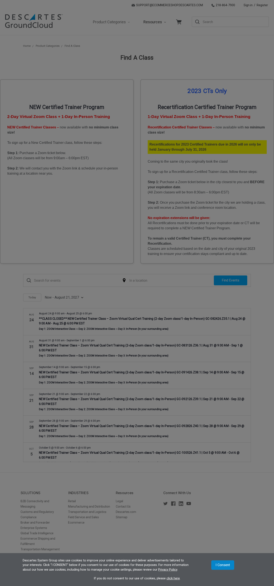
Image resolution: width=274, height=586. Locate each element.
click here (173, 578)
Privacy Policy (167, 569)
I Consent (223, 565)
